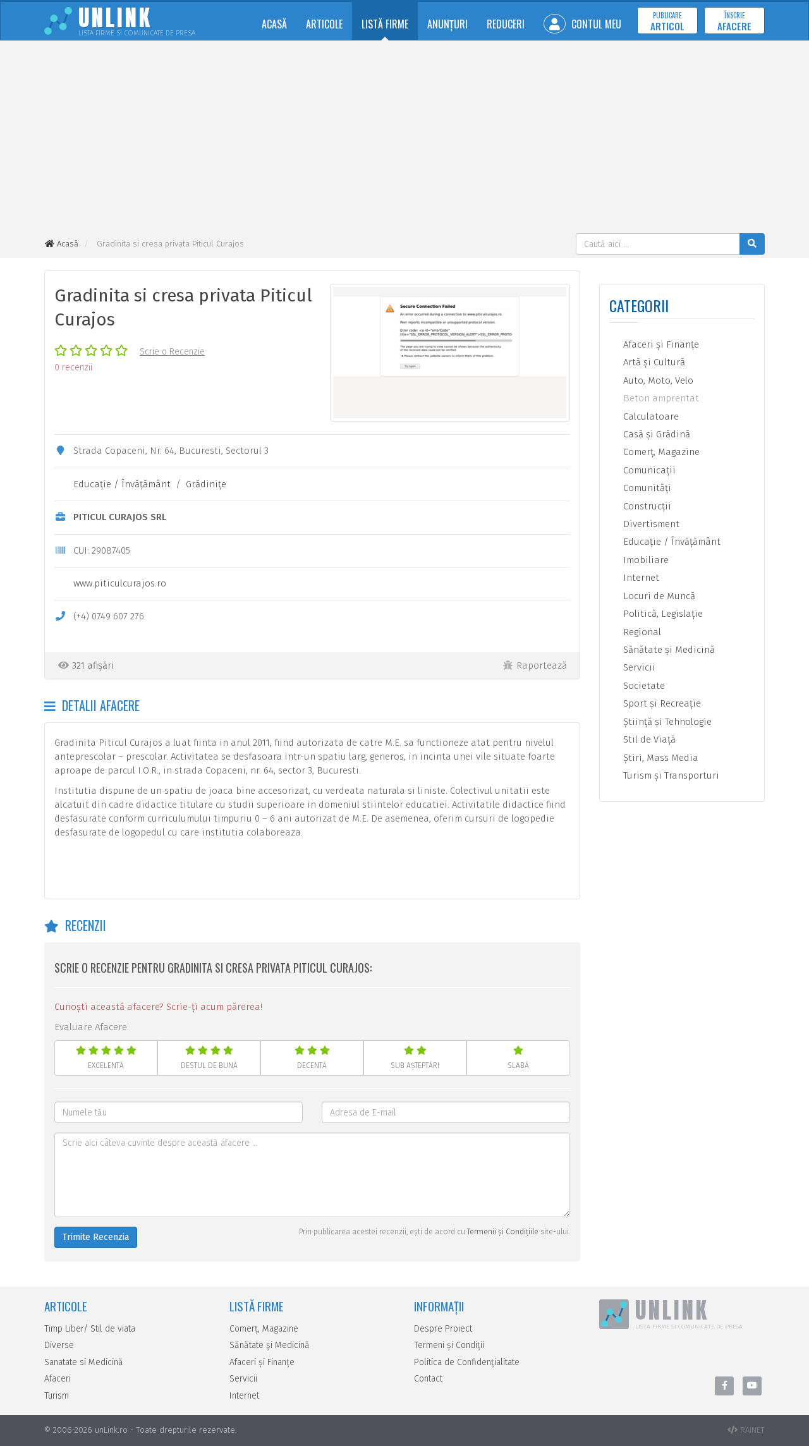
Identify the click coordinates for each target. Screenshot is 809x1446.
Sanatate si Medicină (83, 1362)
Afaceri (57, 1378)
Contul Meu (595, 24)
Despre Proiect (443, 1328)
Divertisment (650, 524)
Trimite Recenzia (96, 1237)
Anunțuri (447, 24)
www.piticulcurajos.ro (119, 583)
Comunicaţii (648, 470)
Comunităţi (646, 488)
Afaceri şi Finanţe (660, 344)
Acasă (274, 24)
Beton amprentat (660, 398)
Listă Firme (385, 24)
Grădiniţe (206, 484)
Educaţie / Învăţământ (122, 484)
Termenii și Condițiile (502, 1231)
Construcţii (646, 506)
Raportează (541, 665)
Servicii (638, 667)
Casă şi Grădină (655, 434)
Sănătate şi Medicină (668, 649)
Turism (56, 1395)
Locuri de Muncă (658, 596)
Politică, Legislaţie (662, 613)
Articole (324, 24)
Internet (640, 577)
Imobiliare (645, 560)
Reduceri (506, 24)
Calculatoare (650, 416)
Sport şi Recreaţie (661, 703)
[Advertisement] (404, 138)
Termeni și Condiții (449, 1345)
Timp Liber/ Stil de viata (89, 1328)
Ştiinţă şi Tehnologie (666, 721)
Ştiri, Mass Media (659, 757)
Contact (428, 1378)
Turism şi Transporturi (670, 775)
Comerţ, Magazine (660, 452)
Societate (643, 685)
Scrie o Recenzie (172, 351)
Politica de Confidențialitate (467, 1362)
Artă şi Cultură (653, 362)
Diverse (59, 1345)
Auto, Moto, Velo (657, 380)
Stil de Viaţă (648, 739)
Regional (641, 632)
